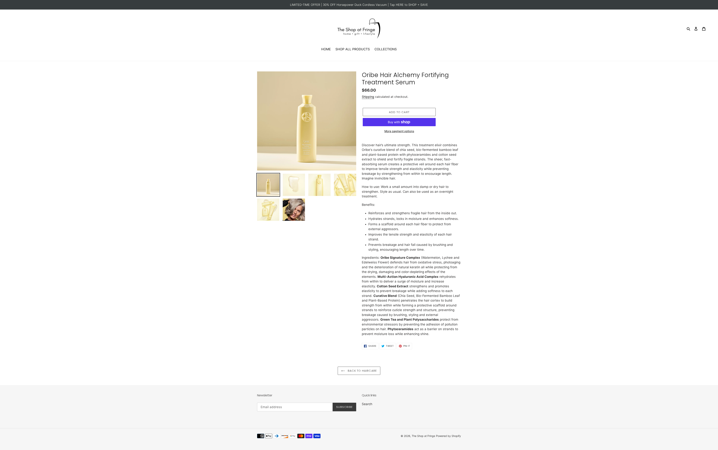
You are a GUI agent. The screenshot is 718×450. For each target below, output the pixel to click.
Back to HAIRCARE (362, 371)
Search (367, 404)
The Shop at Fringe (423, 435)
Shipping (368, 97)
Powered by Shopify (448, 435)
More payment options (399, 131)
